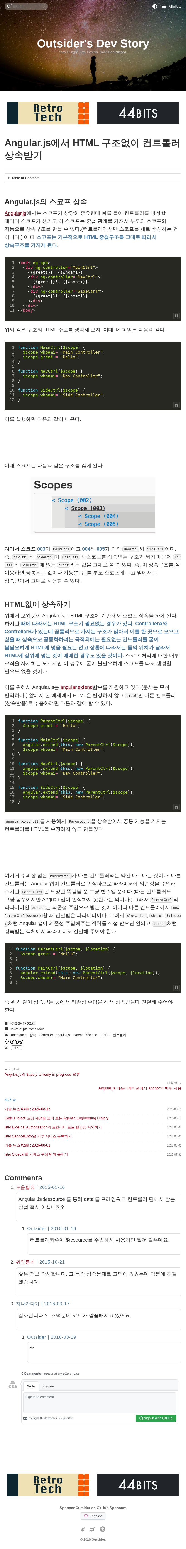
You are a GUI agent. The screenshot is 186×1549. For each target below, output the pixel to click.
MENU (174, 6)
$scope (91, 1035)
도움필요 (25, 1187)
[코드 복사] (176, 316)
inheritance (18, 1035)
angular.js (63, 1035)
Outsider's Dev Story (93, 43)
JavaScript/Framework (27, 1029)
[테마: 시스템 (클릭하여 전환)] (154, 6)
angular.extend (76, 687)
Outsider (98, 1539)
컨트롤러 (119, 1035)
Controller (46, 1035)
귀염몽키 (25, 1261)
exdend (78, 1035)
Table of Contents (25, 178)
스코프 (105, 1035)
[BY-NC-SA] (17, 1042)
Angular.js (15, 213)
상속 (32, 1035)
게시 (17, 1047)
